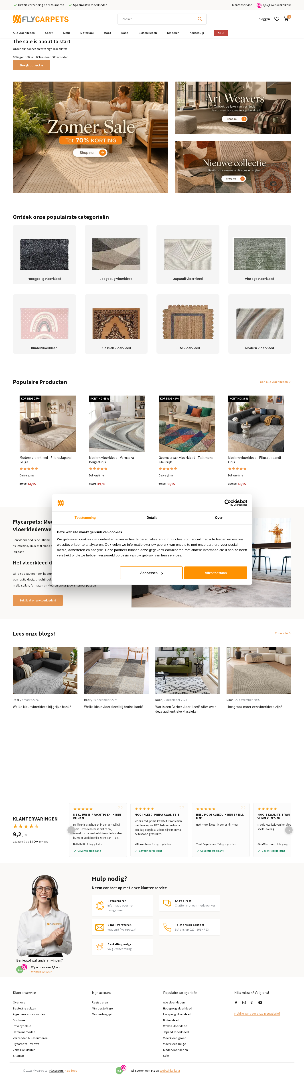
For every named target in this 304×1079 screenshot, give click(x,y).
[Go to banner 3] (233, 167)
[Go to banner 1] (90, 137)
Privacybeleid (22, 1026)
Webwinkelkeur (281, 5)
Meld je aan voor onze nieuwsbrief (257, 1013)
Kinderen (173, 33)
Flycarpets (56, 1071)
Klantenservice (242, 5)
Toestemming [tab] (85, 517)
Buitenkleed (171, 1020)
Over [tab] (219, 517)
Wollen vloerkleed (175, 1026)
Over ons (19, 1002)
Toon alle (281, 633)
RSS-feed (71, 1071)
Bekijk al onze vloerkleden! (38, 600)
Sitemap (18, 1056)
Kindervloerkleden (175, 1050)
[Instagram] (244, 1002)
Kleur (66, 33)
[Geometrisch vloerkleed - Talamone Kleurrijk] (187, 424)
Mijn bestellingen (103, 1008)
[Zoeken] (200, 19)
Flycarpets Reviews (26, 1044)
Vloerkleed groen (174, 1038)
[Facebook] (236, 1002)
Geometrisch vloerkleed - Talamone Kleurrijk (186, 459)
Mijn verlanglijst (102, 1014)
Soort (49, 33)
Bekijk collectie (31, 65)
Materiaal (87, 33)
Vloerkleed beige (174, 1044)
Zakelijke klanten (24, 1050)
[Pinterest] (252, 1002)
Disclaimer (20, 1020)
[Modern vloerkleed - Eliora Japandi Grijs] (256, 424)
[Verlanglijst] (276, 18)
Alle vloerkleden (24, 33)
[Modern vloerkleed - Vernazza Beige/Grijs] (117, 424)
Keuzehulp (197, 33)
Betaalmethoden (24, 1032)
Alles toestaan (216, 573)
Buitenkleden (148, 33)
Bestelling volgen (24, 1008)
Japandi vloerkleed (176, 1032)
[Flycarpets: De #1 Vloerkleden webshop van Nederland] (41, 19)
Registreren (100, 1002)
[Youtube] (260, 1002)
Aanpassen (149, 573)
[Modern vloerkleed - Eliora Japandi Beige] (48, 424)
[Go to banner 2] (233, 108)
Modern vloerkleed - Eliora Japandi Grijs (254, 459)
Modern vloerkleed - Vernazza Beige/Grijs (111, 459)
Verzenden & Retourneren (30, 1038)
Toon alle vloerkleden (273, 382)
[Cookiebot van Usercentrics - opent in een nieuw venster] (227, 503)
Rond (124, 33)
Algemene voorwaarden (29, 1014)
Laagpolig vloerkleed (177, 1014)
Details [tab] (152, 517)
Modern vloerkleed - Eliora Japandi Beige (46, 459)
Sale (221, 33)
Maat (107, 33)
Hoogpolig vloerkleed (177, 1008)
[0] (285, 19)
